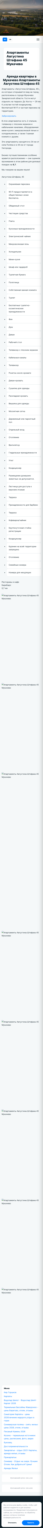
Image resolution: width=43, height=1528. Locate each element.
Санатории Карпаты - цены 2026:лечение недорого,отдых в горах (19, 1417)
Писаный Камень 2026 (14, 1431)
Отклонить (12, 1523)
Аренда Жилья (11, 1468)
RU (5, 39)
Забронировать (9, 116)
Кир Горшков (10, 1392)
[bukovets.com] (6, 31)
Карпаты (8, 1396)
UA (10, 39)
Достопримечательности (16, 1446)
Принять (30, 1523)
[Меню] (38, 39)
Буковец (8, 1442)
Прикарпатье (10, 1457)
